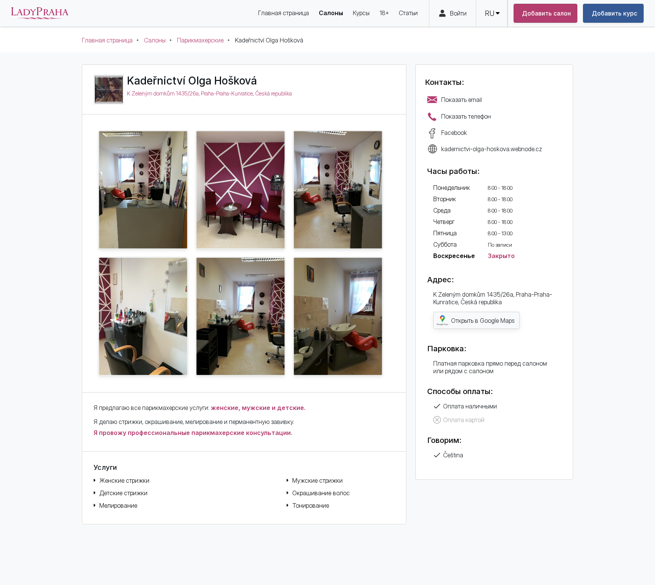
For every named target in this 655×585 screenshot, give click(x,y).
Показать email (461, 99)
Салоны (155, 40)
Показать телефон (466, 116)
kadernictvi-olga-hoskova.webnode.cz (491, 149)
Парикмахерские (200, 40)
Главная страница (107, 40)
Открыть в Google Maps (483, 320)
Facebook (454, 132)
